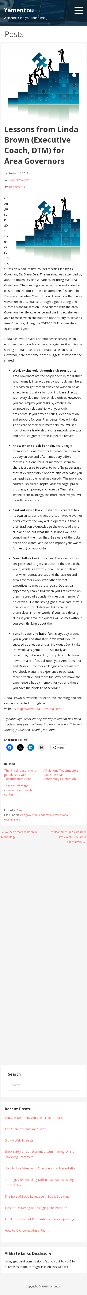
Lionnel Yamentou (19, 180)
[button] (80, 8)
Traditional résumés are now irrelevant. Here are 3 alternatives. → (67, 837)
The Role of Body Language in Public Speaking (37, 1196)
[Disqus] (43, 900)
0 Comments (17, 187)
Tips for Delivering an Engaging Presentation (36, 1208)
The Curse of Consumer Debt (25, 1129)
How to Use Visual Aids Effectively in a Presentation (40, 1168)
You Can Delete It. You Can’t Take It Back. (34, 1118)
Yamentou (19, 10)
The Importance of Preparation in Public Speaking (39, 1219)
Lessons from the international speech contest (18, 790)
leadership (45, 815)
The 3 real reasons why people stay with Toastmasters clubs (20, 774)
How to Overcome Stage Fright (27, 1230)
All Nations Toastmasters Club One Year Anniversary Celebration (61, 774)
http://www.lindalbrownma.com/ (39, 709)
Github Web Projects (19, 1140)
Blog (19, 810)
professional (60, 815)
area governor (28, 815)
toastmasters (12, 819)
